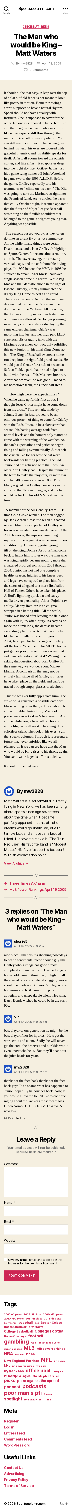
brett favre (36, 1327)
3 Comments (39, 70)
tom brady (30, 1399)
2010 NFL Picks (14, 1318)
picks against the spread (38, 1381)
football (35, 1336)
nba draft (19, 1354)
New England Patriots (21, 1361)
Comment (11, 1164)
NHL (7, 1366)
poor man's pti (23, 1392)
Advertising (14, 1474)
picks (9, 1380)
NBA (8, 1353)
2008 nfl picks (32, 1314)
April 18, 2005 (51, 63)
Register (11, 1421)
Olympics (57, 1371)
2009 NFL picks (53, 1314)
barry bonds (10, 1323)
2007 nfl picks (13, 1314)
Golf (33, 1342)
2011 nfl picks (34, 1318)
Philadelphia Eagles (17, 1376)
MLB (29, 1348)
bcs (37, 1322)
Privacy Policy (16, 1480)
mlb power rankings (50, 1348)
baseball (26, 1322)
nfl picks (59, 1361)
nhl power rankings (23, 1366)
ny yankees (14, 1371)
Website (9, 1240)
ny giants (41, 1366)
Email (9, 1222)
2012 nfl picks (52, 1318)
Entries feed (14, 1433)
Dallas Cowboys (15, 1336)
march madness (13, 1349)
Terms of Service (19, 1486)
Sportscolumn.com (36, 8)
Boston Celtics (51, 1322)
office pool (38, 1371)
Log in (9, 1427)
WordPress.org (17, 1445)
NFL (46, 1359)
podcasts (34, 1386)
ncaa (30, 1354)
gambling (16, 1341)
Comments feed (18, 1439)
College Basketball (18, 1331)
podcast (12, 1386)
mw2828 (26, 63)
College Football (50, 1331)
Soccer (48, 1394)
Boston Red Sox (15, 1327)
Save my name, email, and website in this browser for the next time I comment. (35, 1261)
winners (45, 1399)
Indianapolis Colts (48, 1342)
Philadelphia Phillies (46, 1376)
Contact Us (13, 1468)
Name (9, 1203)
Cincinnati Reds (36, 26)
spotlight (13, 1398)
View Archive (16, 863)
